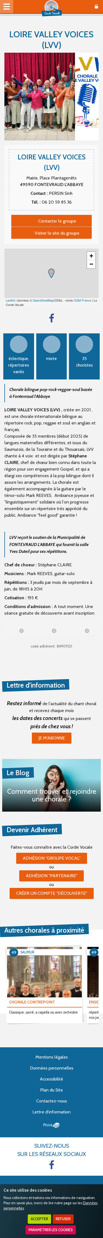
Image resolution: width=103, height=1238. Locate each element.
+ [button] (91, 255)
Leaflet (10, 300)
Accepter (39, 1219)
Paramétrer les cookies (51, 1230)
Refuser (63, 1219)
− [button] (91, 264)
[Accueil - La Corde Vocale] (51, 8)
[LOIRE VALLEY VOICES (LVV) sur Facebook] (51, 318)
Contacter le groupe (57, 221)
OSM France (82, 300)
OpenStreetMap (43, 300)
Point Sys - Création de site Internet (51, 1125)
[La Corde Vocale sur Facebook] (51, 1164)
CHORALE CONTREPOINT (32, 1002)
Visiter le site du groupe (57, 233)
